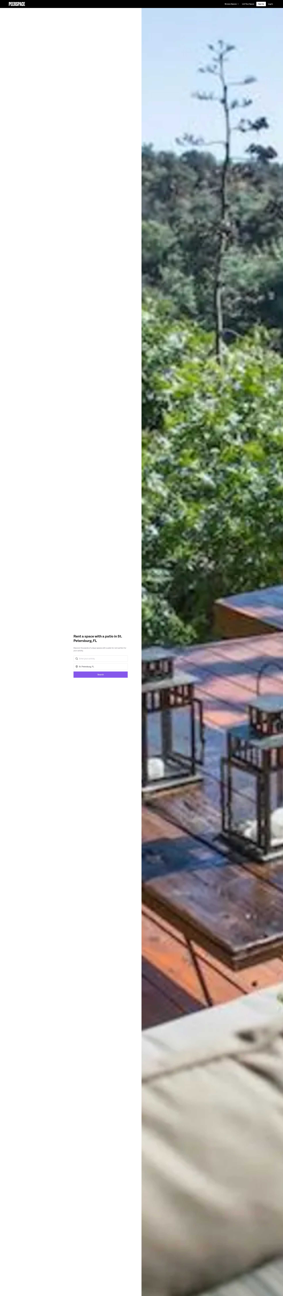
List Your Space (248, 4)
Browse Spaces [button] (231, 4)
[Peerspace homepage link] (17, 4)
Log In (270, 4)
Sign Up (261, 4)
